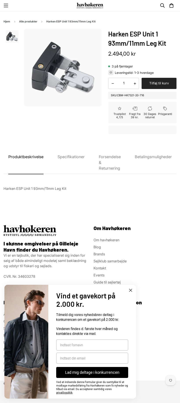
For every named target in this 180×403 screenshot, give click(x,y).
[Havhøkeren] (90, 5)
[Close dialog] (130, 290)
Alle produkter (28, 21)
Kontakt (100, 268)
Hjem (7, 21)
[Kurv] (171, 5)
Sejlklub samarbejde (110, 261)
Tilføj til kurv (159, 83)
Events (99, 275)
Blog (97, 247)
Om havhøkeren (106, 240)
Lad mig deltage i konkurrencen (92, 372)
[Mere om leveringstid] (110, 72)
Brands (99, 254)
